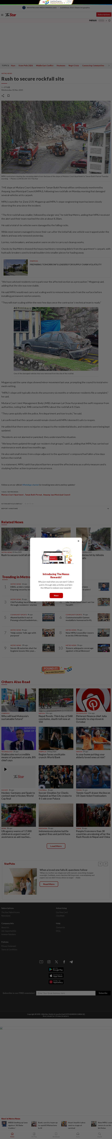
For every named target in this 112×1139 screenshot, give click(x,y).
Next (56, 595)
